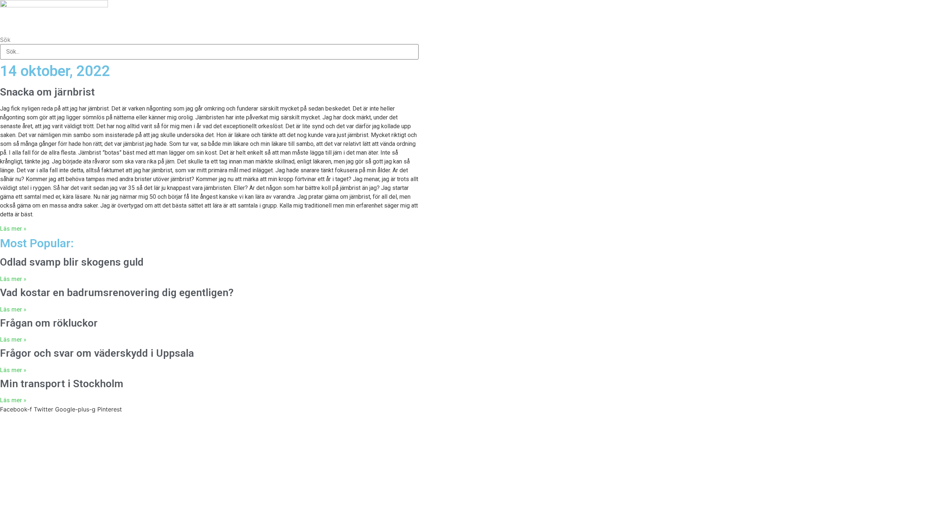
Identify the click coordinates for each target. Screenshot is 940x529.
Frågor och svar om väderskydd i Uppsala (97, 353)
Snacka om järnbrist (47, 92)
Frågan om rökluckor (49, 323)
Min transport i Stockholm (61, 384)
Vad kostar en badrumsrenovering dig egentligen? (117, 293)
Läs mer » (13, 228)
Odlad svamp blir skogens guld (72, 262)
